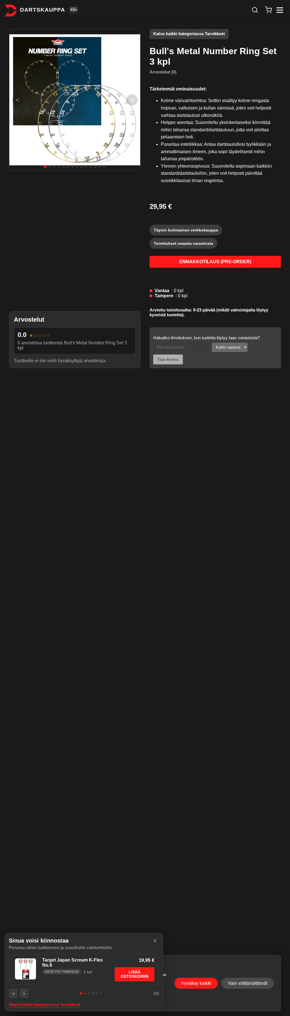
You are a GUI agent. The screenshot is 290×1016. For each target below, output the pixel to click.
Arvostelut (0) (163, 72)
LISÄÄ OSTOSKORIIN (134, 974)
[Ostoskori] (268, 10)
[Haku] (255, 10)
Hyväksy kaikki (196, 983)
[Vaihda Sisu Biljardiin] (73, 9)
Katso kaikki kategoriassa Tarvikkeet (189, 33)
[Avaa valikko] (279, 10)
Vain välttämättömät (247, 983)
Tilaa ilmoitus (168, 359)
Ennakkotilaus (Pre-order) (215, 261)
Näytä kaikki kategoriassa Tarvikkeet (44, 1004)
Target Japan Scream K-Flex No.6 (72, 962)
